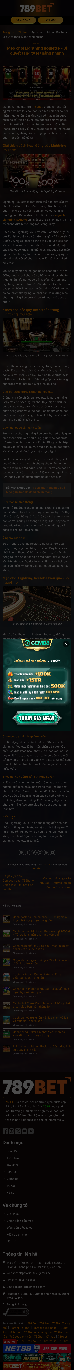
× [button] (66, 644)
